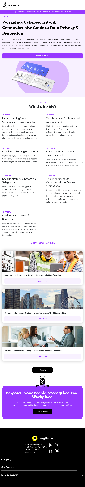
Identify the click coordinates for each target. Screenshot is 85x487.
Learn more (42, 281)
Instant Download (42, 55)
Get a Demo (43, 411)
